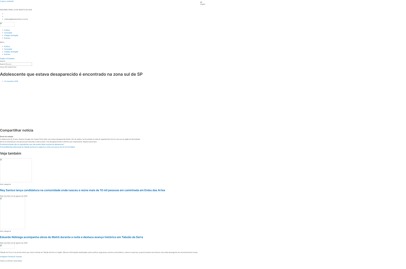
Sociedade (8, 33)
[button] (203, 42)
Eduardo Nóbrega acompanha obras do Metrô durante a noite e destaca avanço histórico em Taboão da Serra (71, 237)
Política (7, 30)
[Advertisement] (82, 99)
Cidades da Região (11, 35)
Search (2, 64)
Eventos (7, 38)
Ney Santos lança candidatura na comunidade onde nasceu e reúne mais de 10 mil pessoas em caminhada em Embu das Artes (82, 190)
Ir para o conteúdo (7, 1)
